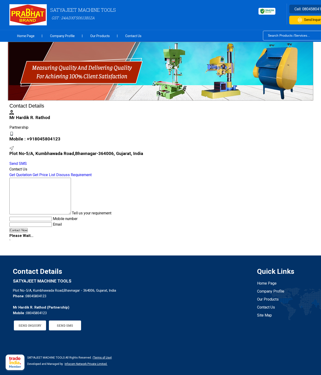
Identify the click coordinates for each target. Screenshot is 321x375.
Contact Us (133, 36)
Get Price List (44, 175)
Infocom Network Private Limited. (86, 364)
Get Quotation (20, 175)
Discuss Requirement (74, 175)
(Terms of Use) (102, 357)
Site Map (264, 315)
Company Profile (62, 36)
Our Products (100, 36)
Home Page (26, 36)
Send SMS (18, 163)
